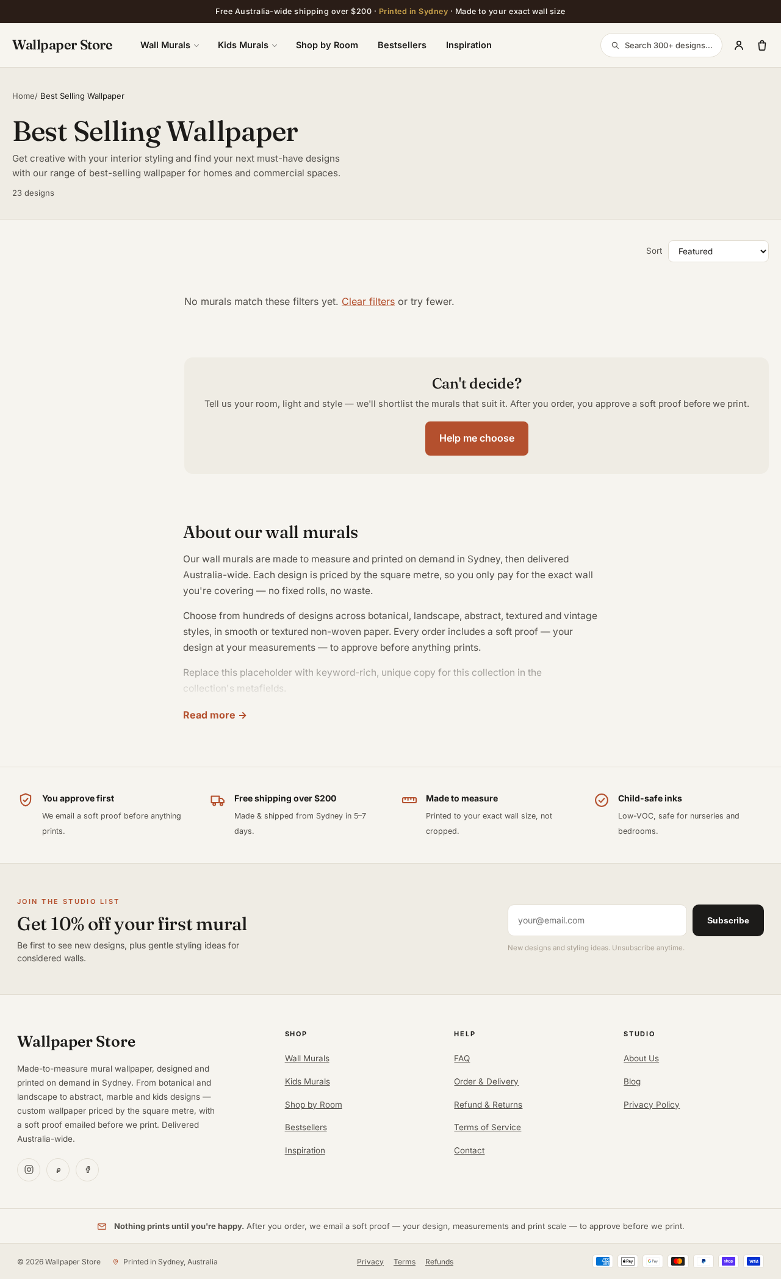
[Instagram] (28, 1169)
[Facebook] (87, 1169)
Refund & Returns (488, 1104)
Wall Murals (165, 45)
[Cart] (762, 45)
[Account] (739, 45)
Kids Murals (243, 45)
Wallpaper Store (62, 44)
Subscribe (728, 920)
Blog (632, 1081)
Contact (469, 1150)
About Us (641, 1058)
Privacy (370, 1261)
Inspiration (469, 45)
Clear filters (368, 301)
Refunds (439, 1261)
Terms (405, 1261)
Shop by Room (327, 45)
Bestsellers (402, 45)
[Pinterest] (58, 1169)
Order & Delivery (486, 1081)
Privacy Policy (652, 1104)
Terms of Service (487, 1127)
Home (23, 96)
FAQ (462, 1058)
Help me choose (476, 438)
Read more (209, 715)
